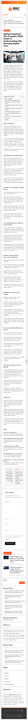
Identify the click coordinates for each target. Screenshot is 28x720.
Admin (6, 48)
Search (5, 580)
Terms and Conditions (9, 684)
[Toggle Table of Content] (21, 97)
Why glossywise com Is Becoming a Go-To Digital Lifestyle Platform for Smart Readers (14, 611)
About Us (6, 673)
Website (7, 530)
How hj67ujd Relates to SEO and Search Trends (14, 105)
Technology (7, 30)
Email (6, 524)
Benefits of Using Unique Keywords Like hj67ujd (13, 109)
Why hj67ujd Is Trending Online (12, 100)
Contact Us (6, 676)
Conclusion (7, 118)
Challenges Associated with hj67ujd (13, 111)
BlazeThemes (19, 716)
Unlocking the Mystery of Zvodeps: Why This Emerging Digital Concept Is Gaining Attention (16, 569)
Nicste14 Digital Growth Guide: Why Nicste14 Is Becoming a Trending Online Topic (15, 601)
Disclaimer (6, 679)
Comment (7, 502)
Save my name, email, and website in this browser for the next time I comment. (13, 537)
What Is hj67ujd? (9, 98)
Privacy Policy (7, 681)
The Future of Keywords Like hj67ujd (13, 116)
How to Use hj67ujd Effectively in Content (12, 113)
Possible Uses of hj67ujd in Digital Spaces (12, 102)
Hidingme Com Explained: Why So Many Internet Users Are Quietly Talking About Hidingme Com (13, 607)
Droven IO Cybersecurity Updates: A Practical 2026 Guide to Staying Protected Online (17, 559)
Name (7, 518)
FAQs (7, 119)
